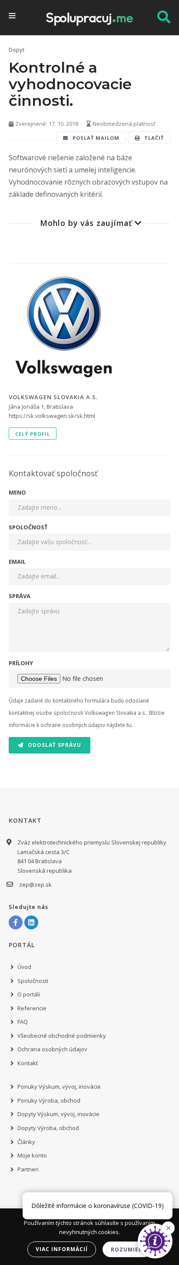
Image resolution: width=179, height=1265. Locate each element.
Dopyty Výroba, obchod (48, 1128)
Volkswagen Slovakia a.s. (53, 397)
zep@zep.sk (35, 884)
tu (129, 725)
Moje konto (32, 1155)
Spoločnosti (32, 981)
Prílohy (21, 663)
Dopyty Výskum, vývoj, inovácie (58, 1114)
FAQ (22, 1022)
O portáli (28, 994)
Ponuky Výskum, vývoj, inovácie (59, 1086)
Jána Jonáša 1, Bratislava (41, 406)
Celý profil (32, 434)
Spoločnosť (28, 527)
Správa (19, 596)
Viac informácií (62, 1249)
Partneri (28, 1169)
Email (17, 561)
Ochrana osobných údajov (52, 1049)
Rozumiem (127, 1249)
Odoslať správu (53, 745)
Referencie (31, 1008)
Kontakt (27, 1063)
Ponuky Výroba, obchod (48, 1100)
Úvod (24, 967)
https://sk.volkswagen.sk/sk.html (52, 416)
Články (26, 1142)
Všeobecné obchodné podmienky (61, 1036)
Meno (17, 492)
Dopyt (16, 50)
